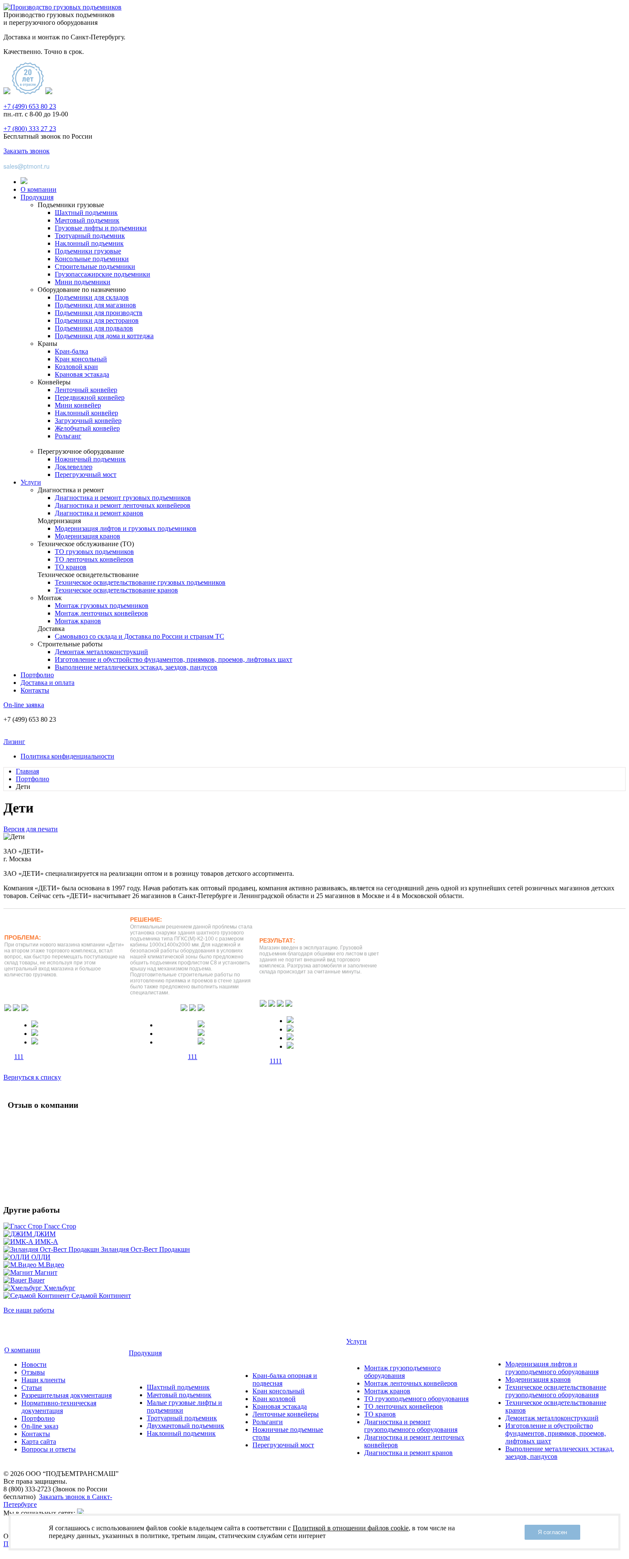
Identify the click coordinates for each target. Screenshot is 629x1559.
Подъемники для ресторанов (97, 320)
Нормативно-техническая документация (58, 1406)
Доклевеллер (73, 466)
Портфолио (37, 674)
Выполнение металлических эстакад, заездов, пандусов (136, 667)
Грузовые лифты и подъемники (101, 228)
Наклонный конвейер (86, 413)
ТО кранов (70, 567)
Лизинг (14, 741)
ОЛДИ (40, 1257)
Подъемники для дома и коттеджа (104, 335)
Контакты (35, 690)
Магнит (46, 1272)
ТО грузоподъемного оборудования (416, 1398)
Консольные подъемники (92, 258)
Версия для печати (30, 829)
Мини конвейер (78, 405)
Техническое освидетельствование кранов (116, 590)
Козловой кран (76, 366)
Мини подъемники (82, 282)
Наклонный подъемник (89, 243)
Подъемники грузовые (88, 251)
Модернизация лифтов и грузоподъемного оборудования (552, 1367)
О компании (38, 189)
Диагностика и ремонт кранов (99, 513)
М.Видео (51, 1264)
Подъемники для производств (98, 312)
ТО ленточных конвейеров (94, 559)
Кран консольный (81, 359)
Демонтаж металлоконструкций (101, 651)
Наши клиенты (43, 1379)
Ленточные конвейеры (285, 1414)
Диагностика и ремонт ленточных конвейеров (122, 505)
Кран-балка (71, 351)
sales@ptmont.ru (26, 166)
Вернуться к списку (32, 1077)
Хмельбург (59, 1287)
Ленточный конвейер (86, 389)
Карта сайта (38, 1441)
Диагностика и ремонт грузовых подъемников (123, 497)
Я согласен (552, 1532)
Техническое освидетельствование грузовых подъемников (140, 582)
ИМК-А (46, 1241)
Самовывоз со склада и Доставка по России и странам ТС (139, 636)
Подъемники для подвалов (94, 328)
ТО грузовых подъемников (94, 551)
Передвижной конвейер (90, 397)
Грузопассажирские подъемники (102, 274)
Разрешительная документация (66, 1395)
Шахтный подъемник (86, 212)
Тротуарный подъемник (90, 235)
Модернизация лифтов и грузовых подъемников (125, 528)
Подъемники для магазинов (95, 305)
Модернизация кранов (87, 536)
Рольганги (267, 1421)
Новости (34, 1364)
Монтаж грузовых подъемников (101, 605)
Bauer (36, 1280)
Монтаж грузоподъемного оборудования (402, 1371)
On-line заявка (23, 704)
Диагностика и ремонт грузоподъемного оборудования (410, 1425)
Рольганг (68, 436)
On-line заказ (39, 1426)
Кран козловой (274, 1398)
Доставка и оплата (47, 682)
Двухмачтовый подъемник (185, 1425)
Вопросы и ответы (48, 1449)
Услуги (31, 482)
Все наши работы (28, 1310)
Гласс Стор (60, 1226)
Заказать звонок (26, 151)
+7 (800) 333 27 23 (29, 128)
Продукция (37, 197)
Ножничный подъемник (90, 459)
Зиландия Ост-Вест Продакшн (145, 1249)
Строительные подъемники (95, 266)
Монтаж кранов (78, 621)
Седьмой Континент (101, 1295)
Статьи (31, 1387)
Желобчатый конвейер (87, 428)
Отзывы (33, 1372)
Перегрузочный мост (85, 474)
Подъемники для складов (92, 297)
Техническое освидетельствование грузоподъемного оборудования (555, 1390)
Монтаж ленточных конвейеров (101, 613)
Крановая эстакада (82, 374)
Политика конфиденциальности (67, 756)
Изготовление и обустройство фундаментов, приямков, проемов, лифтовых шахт (173, 659)
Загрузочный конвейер (88, 420)
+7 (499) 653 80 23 (29, 106)
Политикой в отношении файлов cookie (351, 1528)
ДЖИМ (45, 1234)
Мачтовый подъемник (87, 220)
